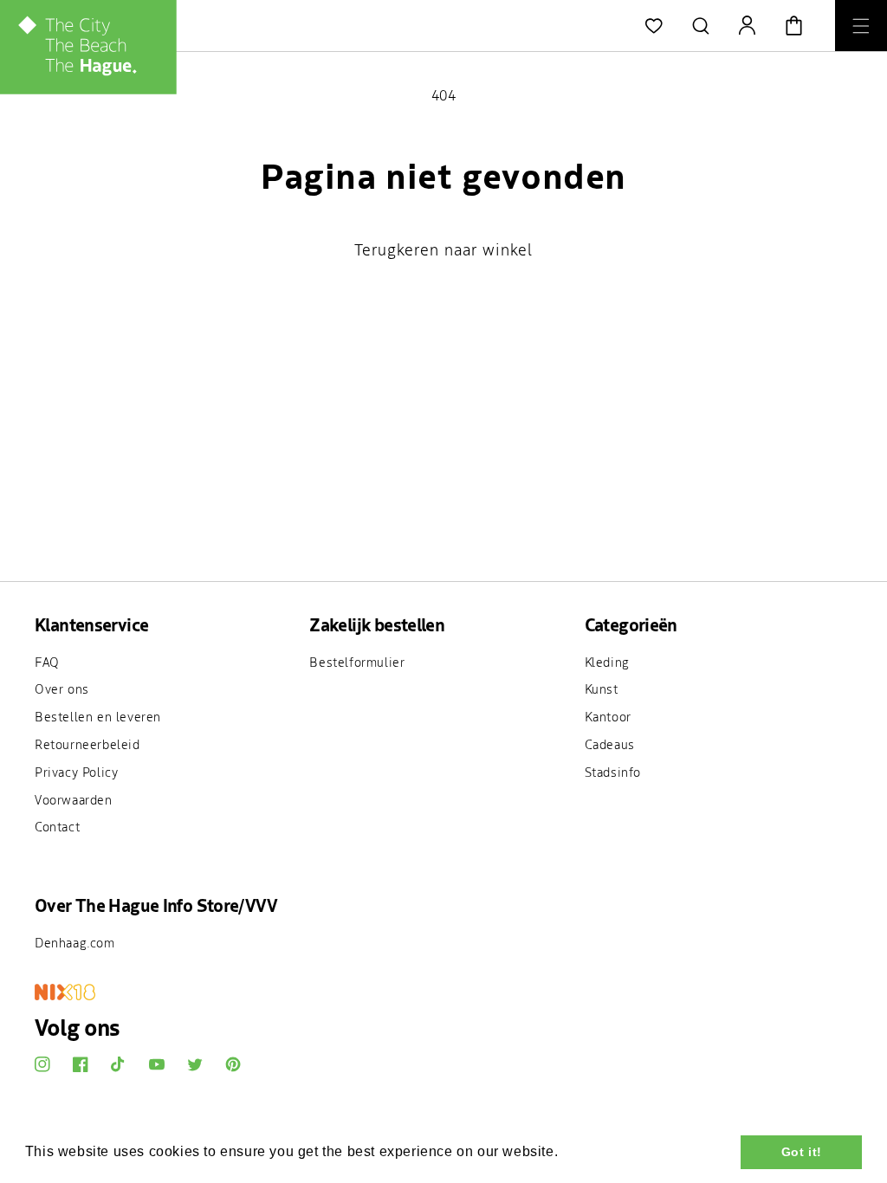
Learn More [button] (602, 1151)
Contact (57, 826)
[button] (701, 26)
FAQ (47, 661)
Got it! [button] (801, 1152)
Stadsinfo (613, 771)
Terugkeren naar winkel (443, 249)
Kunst (601, 688)
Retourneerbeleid (87, 744)
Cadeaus (610, 744)
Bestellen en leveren (98, 716)
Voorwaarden (74, 799)
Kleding (607, 661)
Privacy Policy (76, 771)
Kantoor (608, 716)
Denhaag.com (75, 942)
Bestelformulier (357, 661)
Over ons (62, 688)
